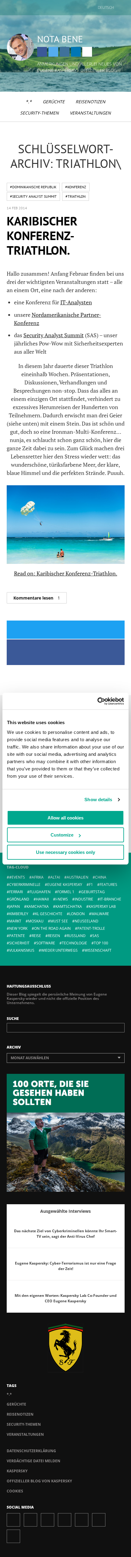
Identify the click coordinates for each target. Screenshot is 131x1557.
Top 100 (101, 943)
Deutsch (106, 7)
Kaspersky (17, 1471)
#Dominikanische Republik (33, 187)
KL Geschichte (48, 913)
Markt (15, 921)
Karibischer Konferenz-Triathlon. (42, 235)
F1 (91, 884)
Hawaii (42, 899)
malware (100, 913)
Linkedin (76, 52)
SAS (95, 935)
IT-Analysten (76, 302)
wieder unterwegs (59, 950)
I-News (61, 899)
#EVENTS (17, 877)
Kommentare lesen (36, 598)
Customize (62, 834)
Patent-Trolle (91, 928)
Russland (76, 935)
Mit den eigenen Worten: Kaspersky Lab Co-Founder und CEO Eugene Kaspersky (66, 1298)
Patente (17, 935)
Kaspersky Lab (102, 906)
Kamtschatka (68, 906)
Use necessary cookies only (65, 852)
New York (18, 928)
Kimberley (18, 913)
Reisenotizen (90, 101)
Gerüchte (54, 101)
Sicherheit (19, 943)
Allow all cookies (65, 817)
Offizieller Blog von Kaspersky (39, 1481)
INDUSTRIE (84, 899)
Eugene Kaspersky (64, 884)
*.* (29, 101)
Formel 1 (65, 891)
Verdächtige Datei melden (33, 1460)
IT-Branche (110, 899)
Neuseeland (86, 921)
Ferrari (16, 891)
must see (59, 921)
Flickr (98, 1520)
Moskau (36, 921)
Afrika (38, 877)
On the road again (52, 928)
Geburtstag (93, 891)
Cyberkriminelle (25, 884)
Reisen (54, 935)
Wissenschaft (98, 950)
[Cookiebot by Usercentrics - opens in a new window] (97, 701)
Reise (36, 935)
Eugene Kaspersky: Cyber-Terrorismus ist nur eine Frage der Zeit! (65, 1266)
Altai (55, 877)
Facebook (42, 52)
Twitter (53, 52)
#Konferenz (75, 187)
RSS (13, 1536)
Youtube (81, 1520)
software (45, 943)
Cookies (15, 1491)
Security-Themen (39, 113)
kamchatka (38, 906)
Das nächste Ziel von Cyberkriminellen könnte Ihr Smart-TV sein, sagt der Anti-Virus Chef (65, 1233)
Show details (98, 799)
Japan (14, 906)
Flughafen (40, 891)
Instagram (64, 52)
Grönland (19, 899)
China (100, 877)
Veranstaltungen (90, 113)
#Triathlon (76, 196)
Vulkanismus (21, 950)
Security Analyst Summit (53, 335)
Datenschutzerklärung (31, 1450)
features (108, 884)
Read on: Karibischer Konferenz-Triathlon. (65, 573)
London (77, 913)
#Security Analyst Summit (33, 196)
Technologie (74, 943)
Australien (77, 877)
